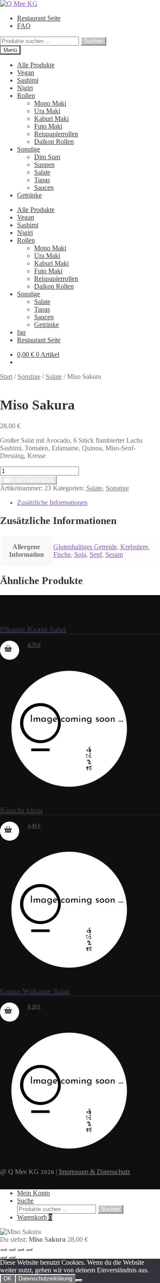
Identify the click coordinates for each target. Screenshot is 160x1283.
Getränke (29, 195)
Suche (25, 1200)
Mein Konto (33, 1193)
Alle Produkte (36, 65)
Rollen (26, 95)
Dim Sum (47, 156)
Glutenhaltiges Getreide (85, 546)
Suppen (44, 164)
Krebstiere (134, 546)
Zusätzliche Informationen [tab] (52, 502)
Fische (62, 554)
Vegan (25, 72)
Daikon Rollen (54, 141)
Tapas (42, 179)
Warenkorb (34, 1217)
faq (21, 332)
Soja (80, 554)
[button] (9, 650)
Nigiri (25, 88)
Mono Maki (50, 103)
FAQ (24, 25)
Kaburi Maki (51, 118)
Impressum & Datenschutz (94, 1171)
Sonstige (28, 149)
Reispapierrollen (56, 133)
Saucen (44, 187)
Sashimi (27, 80)
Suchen (93, 41)
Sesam (114, 554)
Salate (42, 172)
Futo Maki (48, 126)
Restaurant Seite (39, 18)
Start (6, 376)
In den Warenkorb (31, 480)
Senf (96, 554)
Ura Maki (47, 111)
